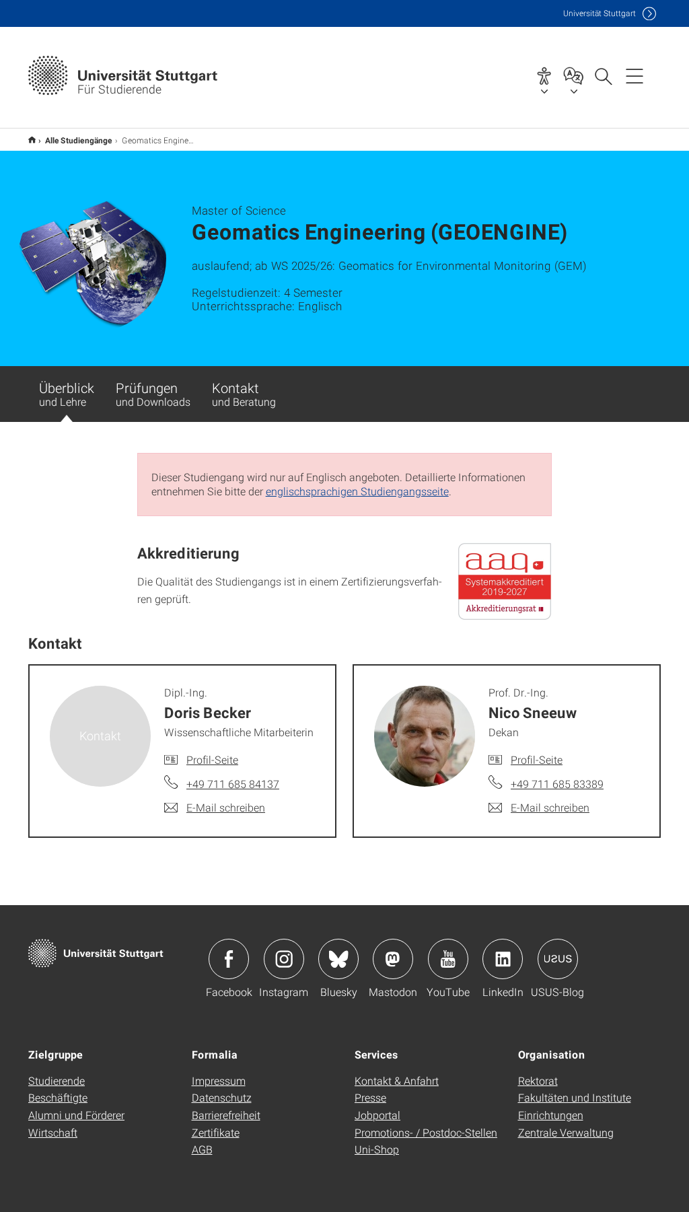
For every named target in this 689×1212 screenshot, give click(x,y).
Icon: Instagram (284, 959)
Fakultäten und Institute (574, 1097)
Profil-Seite (212, 759)
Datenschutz (222, 1097)
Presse (370, 1097)
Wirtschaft (52, 1132)
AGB (202, 1149)
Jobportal (377, 1115)
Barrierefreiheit (226, 1115)
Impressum (219, 1080)
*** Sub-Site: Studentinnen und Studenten (32, 140)
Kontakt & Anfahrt (397, 1080)
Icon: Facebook (229, 959)
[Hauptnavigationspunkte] (634, 75)
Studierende (56, 1080)
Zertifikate (216, 1132)
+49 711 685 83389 (557, 784)
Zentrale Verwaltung (566, 1132)
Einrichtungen (550, 1115)
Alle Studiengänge (78, 140)
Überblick (66, 393)
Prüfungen (153, 393)
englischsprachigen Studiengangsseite (357, 491)
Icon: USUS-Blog (558, 959)
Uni (599, 13)
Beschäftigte (57, 1097)
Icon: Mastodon (393, 959)
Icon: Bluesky (338, 959)
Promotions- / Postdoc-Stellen (426, 1132)
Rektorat (538, 1080)
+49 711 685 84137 (232, 784)
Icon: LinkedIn (502, 959)
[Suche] (603, 75)
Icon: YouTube (448, 959)
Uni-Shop (377, 1149)
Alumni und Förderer (76, 1115)
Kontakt (244, 393)
